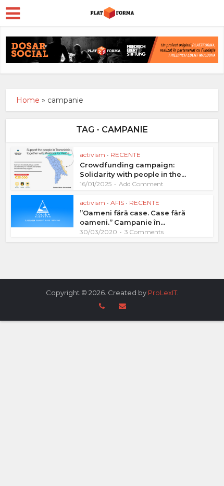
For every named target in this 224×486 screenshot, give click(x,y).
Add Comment (141, 184)
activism (92, 155)
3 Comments (144, 232)
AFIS (117, 202)
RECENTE (125, 155)
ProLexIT (162, 292)
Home (28, 100)
